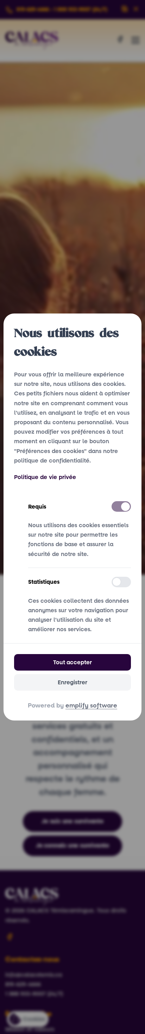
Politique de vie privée (45, 477)
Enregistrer (72, 682)
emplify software (91, 706)
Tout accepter (72, 662)
